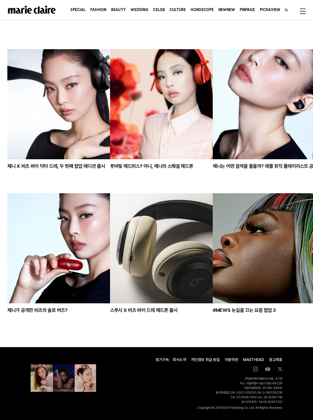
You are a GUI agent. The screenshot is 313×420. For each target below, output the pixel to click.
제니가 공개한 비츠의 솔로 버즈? (37, 310)
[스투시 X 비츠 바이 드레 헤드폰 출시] (182, 248)
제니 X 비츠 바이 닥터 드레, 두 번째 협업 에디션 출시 (56, 166)
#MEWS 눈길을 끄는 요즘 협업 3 (244, 310)
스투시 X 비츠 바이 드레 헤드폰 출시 (144, 310)
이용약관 (231, 359)
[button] (286, 10)
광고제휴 (275, 359)
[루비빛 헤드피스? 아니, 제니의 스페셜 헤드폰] (182, 104)
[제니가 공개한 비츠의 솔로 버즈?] (79, 248)
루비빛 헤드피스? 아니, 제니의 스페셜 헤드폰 (151, 166)
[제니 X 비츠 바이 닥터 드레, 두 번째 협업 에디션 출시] (79, 104)
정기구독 (162, 359)
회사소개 (179, 359)
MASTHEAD (253, 359)
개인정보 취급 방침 (205, 359)
